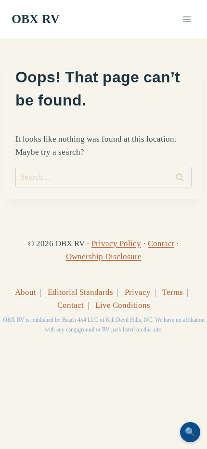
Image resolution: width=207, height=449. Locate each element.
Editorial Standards (80, 292)
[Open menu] (186, 19)
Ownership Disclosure (104, 256)
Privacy (138, 292)
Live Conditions (122, 305)
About (25, 292)
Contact (161, 243)
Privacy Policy (116, 243)
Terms (172, 292)
